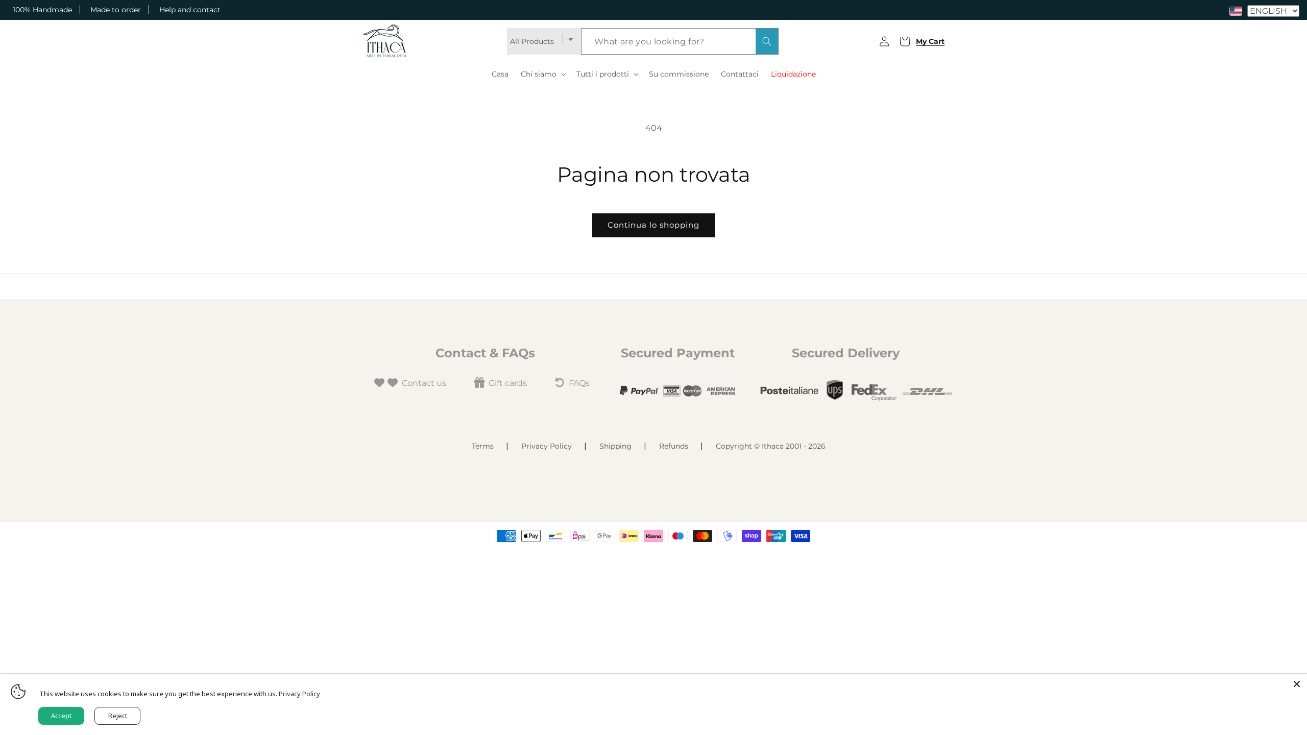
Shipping (615, 446)
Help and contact (190, 9)
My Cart (925, 41)
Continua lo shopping (653, 225)
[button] (542, 74)
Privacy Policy (546, 446)
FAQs (579, 383)
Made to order (115, 9)
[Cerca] (767, 41)
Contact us (424, 383)
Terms (483, 446)
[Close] (1297, 684)
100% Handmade (42, 9)
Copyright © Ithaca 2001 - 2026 (771, 446)
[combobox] (680, 41)
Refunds (673, 446)
